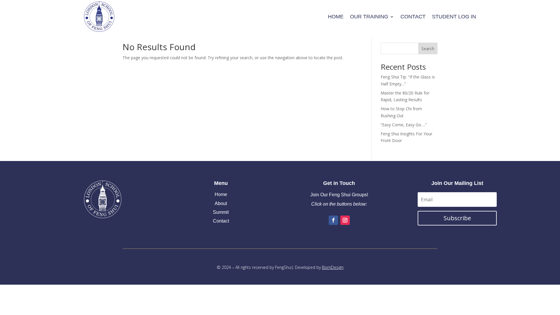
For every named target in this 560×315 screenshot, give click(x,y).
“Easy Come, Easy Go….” (404, 124)
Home (336, 17)
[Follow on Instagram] (345, 220)
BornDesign (333, 267)
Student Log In (454, 17)
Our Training (369, 17)
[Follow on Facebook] (333, 220)
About (221, 203)
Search (427, 48)
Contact (413, 17)
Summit (221, 212)
